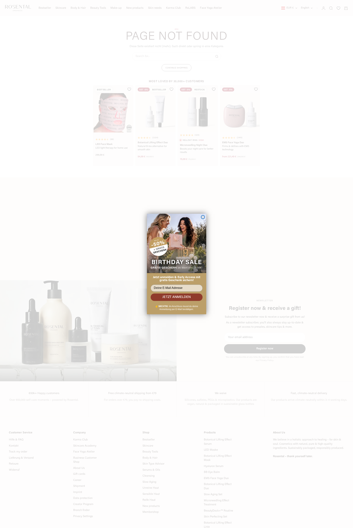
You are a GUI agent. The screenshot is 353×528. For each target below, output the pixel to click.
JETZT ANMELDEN (176, 297)
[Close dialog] (203, 217)
